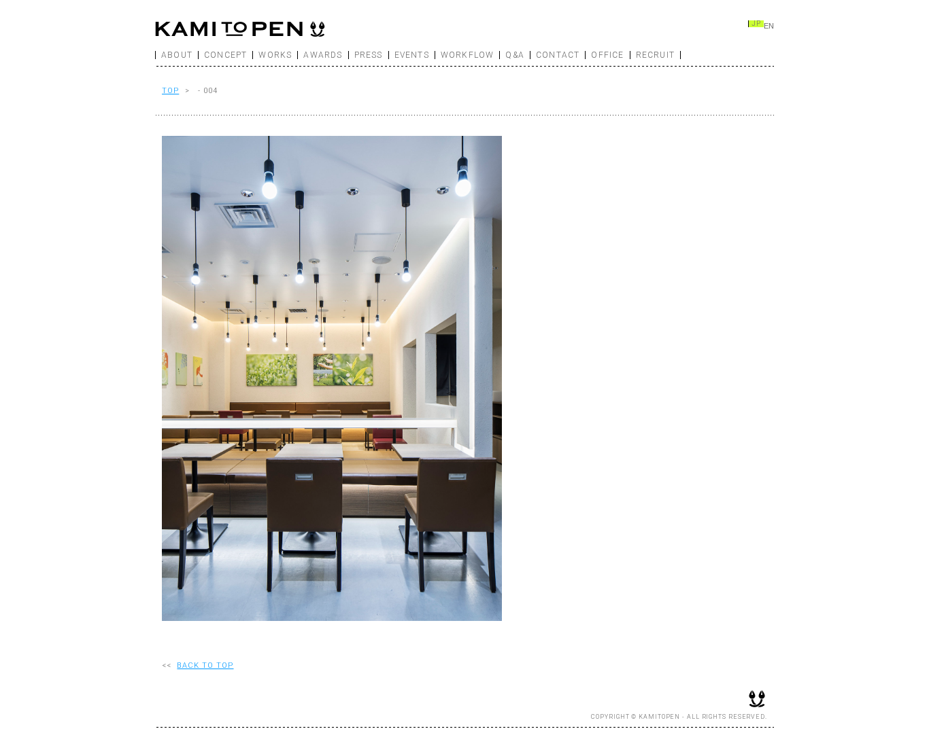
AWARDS (322, 55)
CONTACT (557, 55)
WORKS (275, 55)
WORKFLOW (467, 55)
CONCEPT (225, 55)
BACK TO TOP (205, 665)
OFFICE (607, 55)
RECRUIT (655, 55)
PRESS (368, 55)
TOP (170, 90)
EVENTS (411, 55)
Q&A (514, 55)
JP (756, 23)
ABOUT (176, 55)
